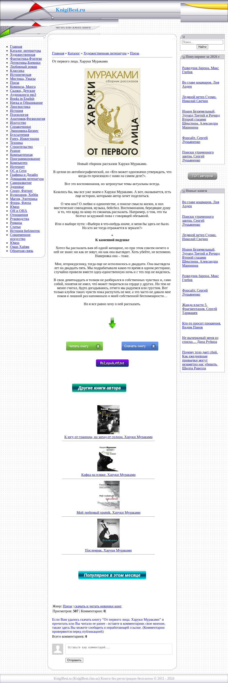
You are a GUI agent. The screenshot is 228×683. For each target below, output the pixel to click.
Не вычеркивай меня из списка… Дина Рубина (200, 340)
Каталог (74, 53)
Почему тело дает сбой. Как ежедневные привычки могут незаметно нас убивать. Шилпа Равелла (200, 360)
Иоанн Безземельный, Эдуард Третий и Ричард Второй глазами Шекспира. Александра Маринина (201, 119)
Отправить (74, 660)
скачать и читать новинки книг (98, 606)
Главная (58, 53)
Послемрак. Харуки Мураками (108, 550)
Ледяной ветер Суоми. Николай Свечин (199, 99)
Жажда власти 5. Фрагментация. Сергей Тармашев (199, 309)
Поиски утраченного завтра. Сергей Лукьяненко (198, 156)
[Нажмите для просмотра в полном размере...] (112, 156)
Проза (134, 53)
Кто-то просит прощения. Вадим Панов (201, 325)
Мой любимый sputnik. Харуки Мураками (108, 512)
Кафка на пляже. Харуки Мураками (108, 475)
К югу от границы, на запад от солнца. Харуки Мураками (108, 437)
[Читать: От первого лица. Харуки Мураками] (84, 349)
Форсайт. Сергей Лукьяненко (195, 140)
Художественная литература (104, 53)
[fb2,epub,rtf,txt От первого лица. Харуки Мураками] (112, 365)
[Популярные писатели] (202, 178)
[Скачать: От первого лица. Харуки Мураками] (140, 349)
